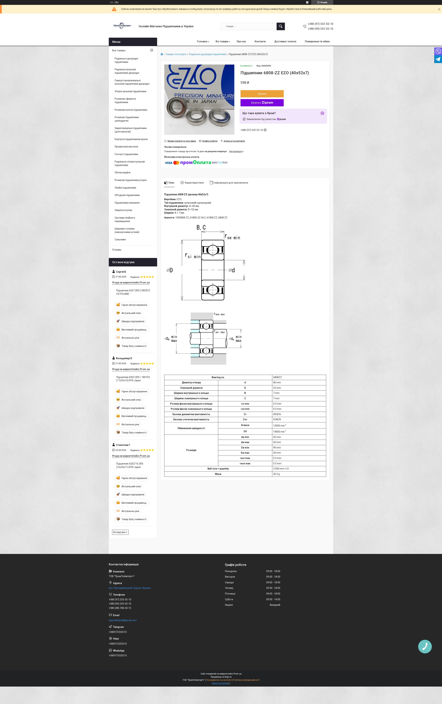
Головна (202, 41)
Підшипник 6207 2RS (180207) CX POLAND (133, 292)
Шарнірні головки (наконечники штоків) (127, 230)
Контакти (260, 41)
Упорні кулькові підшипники (130, 91)
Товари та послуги (175, 54)
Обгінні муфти (122, 172)
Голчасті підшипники (126, 154)
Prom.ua (238, 674)
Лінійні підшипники (125, 187)
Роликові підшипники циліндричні (127, 119)
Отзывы (116, 249)
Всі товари (222, 41)
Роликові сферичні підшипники (125, 100)
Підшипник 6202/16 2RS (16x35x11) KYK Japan (129, 465)
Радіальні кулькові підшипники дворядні (127, 71)
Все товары (118, 50)
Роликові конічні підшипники (131, 109)
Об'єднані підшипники (127, 195)
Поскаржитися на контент (219, 680)
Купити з (256, 102)
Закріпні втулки (123, 210)
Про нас (241, 41)
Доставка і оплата (285, 41)
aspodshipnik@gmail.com (123, 620)
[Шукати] (281, 26)
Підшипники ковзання (127, 202)
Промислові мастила (126, 146)
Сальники (120, 239)
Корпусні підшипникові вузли (131, 139)
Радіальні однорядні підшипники (207, 54)
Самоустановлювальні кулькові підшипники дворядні (132, 82)
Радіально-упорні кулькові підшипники (130, 163)
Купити (262, 93)
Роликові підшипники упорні (131, 180)
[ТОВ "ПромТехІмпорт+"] (122, 26)
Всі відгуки (119, 532)
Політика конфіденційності (246, 680)
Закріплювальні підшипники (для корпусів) (131, 130)
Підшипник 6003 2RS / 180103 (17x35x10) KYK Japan (133, 379)
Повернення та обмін (317, 41)
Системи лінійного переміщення (125, 219)
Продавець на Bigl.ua (221, 677)
